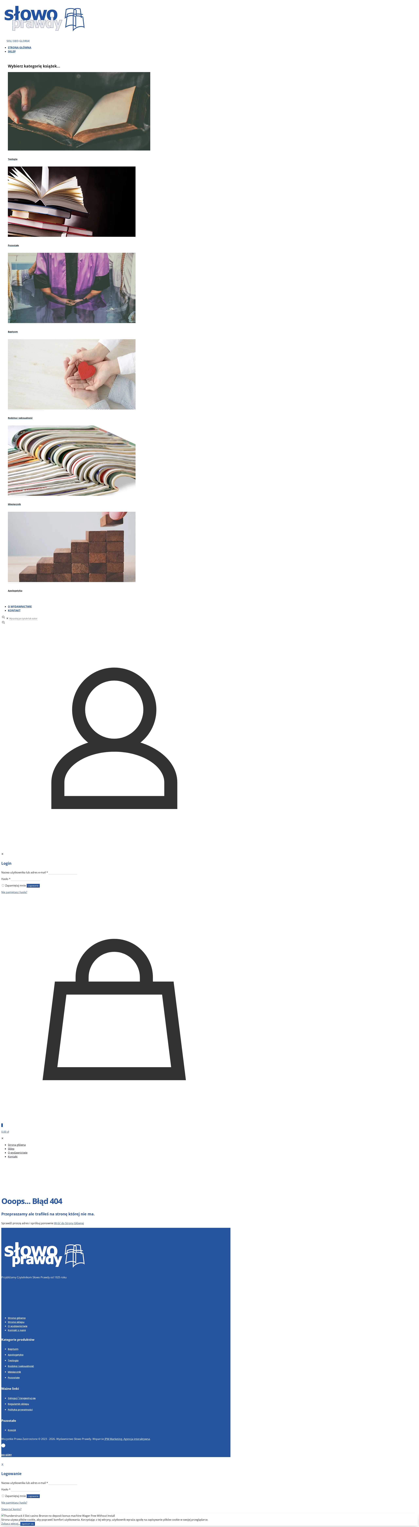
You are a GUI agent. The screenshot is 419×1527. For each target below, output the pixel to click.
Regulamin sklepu (18, 1404)
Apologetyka (15, 1354)
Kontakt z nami (17, 1330)
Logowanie (33, 885)
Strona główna (17, 1318)
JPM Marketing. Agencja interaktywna (127, 1439)
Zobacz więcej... (10, 1523)
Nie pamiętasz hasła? (14, 892)
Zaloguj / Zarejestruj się (22, 1398)
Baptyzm (13, 1349)
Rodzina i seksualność (21, 1366)
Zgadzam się (28, 1523)
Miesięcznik (14, 1372)
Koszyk (12, 1430)
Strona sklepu (16, 1322)
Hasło (5, 879)
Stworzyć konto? (11, 1509)
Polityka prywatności (20, 1409)
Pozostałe (14, 1377)
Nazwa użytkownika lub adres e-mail (24, 872)
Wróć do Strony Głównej (69, 1223)
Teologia (13, 1360)
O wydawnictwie (17, 1326)
